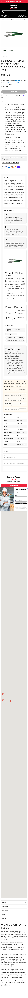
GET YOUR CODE (21, 503)
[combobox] (16, 500)
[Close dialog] (27, 487)
